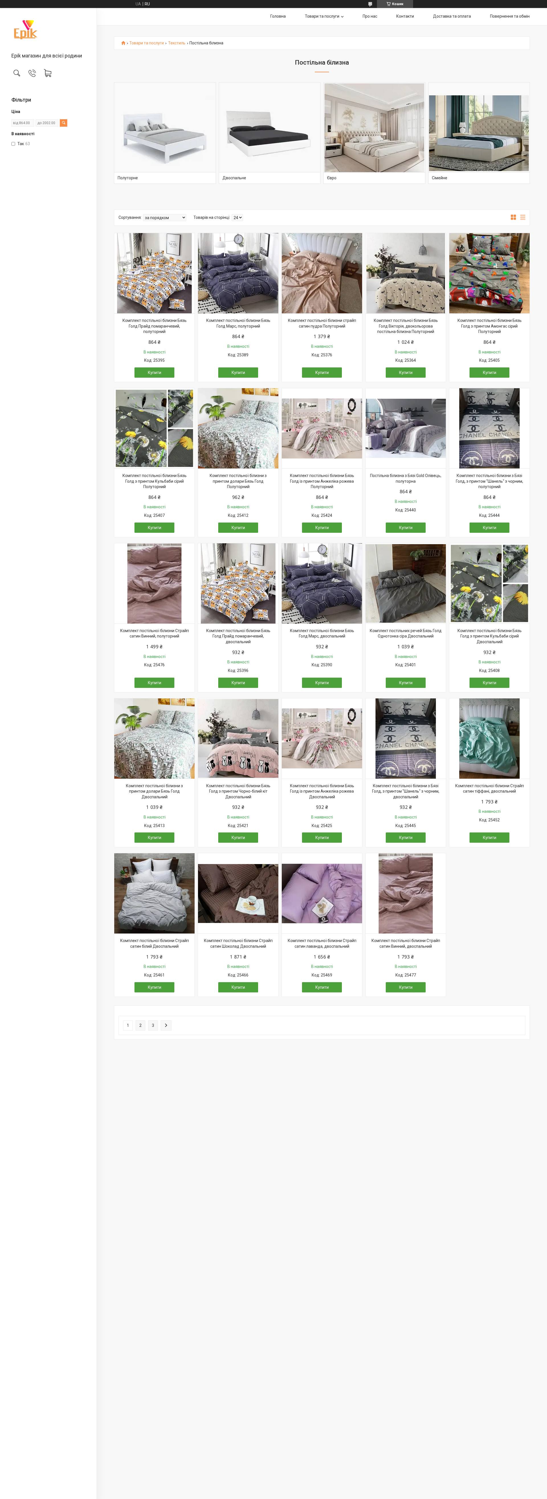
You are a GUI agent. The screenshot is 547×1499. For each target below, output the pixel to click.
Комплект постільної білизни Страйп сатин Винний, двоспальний (406, 943)
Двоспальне (234, 178)
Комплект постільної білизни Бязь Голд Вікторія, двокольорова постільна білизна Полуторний (406, 326)
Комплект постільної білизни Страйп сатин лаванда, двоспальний (322, 943)
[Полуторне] (165, 133)
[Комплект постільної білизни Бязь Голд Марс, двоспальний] (322, 583)
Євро (331, 178)
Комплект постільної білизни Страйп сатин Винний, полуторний (154, 633)
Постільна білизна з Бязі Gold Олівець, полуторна (405, 478)
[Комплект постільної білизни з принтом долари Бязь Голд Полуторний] (238, 428)
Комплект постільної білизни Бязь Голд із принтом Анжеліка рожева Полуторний (322, 481)
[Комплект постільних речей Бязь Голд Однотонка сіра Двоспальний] (406, 583)
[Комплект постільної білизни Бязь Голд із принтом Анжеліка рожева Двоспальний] (322, 738)
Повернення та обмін (510, 16)
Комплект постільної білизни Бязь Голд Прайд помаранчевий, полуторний (155, 326)
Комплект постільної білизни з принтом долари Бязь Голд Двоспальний (154, 791)
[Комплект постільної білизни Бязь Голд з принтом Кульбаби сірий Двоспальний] (489, 583)
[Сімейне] (479, 133)
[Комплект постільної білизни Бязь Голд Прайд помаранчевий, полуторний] (154, 273)
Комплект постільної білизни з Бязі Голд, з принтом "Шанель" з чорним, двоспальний (405, 791)
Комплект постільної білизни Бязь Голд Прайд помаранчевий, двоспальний (238, 636)
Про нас (370, 16)
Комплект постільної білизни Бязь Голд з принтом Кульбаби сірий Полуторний (155, 481)
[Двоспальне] (270, 133)
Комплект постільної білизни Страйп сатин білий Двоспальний (154, 943)
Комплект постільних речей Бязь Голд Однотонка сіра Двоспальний (406, 633)
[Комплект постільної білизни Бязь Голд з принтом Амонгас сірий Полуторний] (489, 273)
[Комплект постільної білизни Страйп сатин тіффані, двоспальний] (489, 738)
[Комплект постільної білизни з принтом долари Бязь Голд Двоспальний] (154, 738)
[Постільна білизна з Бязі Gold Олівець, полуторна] (406, 428)
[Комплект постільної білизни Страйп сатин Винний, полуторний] (154, 583)
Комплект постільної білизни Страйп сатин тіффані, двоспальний (489, 789)
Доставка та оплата (452, 16)
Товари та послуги (322, 16)
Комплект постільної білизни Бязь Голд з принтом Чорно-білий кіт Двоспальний (238, 791)
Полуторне (128, 178)
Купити (154, 372)
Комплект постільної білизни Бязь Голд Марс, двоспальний (322, 633)
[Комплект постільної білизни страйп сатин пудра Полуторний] (322, 273)
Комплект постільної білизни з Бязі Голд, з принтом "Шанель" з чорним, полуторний (489, 481)
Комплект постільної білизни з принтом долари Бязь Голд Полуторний (238, 481)
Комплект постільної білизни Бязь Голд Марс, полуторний (238, 323)
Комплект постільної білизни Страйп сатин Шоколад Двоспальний (238, 943)
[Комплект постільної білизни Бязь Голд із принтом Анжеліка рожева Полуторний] (322, 428)
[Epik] (48, 31)
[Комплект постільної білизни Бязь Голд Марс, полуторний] (238, 273)
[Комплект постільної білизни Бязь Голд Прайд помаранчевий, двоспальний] (238, 583)
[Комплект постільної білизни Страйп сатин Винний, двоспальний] (406, 893)
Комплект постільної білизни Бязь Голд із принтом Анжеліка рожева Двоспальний (322, 791)
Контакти (405, 16)
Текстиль (176, 43)
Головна (278, 16)
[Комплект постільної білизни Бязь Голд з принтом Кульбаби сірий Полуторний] (154, 428)
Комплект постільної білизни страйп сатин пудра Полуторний (322, 323)
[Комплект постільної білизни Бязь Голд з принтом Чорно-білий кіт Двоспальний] (238, 738)
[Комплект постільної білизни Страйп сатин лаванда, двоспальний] (322, 893)
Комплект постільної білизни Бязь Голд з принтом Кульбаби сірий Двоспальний (490, 636)
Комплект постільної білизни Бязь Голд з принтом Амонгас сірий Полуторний (490, 326)
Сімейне (439, 178)
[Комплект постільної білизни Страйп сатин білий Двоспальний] (154, 893)
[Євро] (374, 133)
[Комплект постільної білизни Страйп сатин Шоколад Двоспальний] (238, 893)
